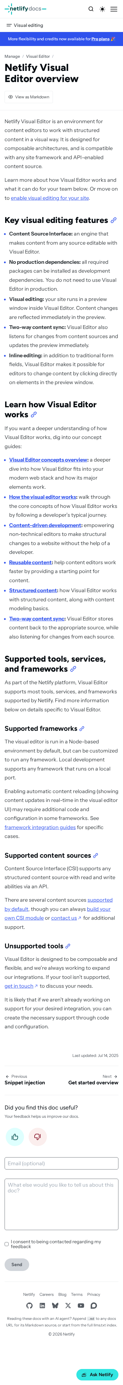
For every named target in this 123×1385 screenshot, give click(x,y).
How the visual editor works (42, 497)
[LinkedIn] (42, 1305)
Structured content (33, 590)
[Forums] (94, 1305)
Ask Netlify (101, 1374)
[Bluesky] (55, 1305)
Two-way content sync (36, 619)
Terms (77, 1294)
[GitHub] (29, 1305)
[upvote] (15, 1138)
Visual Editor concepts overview (48, 460)
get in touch (19, 986)
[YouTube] (81, 1305)
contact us (64, 918)
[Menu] (113, 9)
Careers (46, 1294)
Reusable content (30, 562)
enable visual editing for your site (50, 198)
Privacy (93, 1294)
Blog (62, 1294)
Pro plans (101, 38)
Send (16, 1264)
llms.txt (100, 1325)
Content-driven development (45, 525)
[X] (68, 1305)
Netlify (29, 1294)
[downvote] (38, 1138)
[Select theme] (102, 9)
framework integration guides (40, 827)
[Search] (91, 9)
